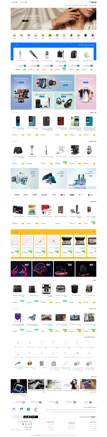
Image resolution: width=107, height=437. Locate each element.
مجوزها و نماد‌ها (51, 428)
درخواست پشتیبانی (71, 429)
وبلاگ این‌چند (51, 430)
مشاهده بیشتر (15, 112)
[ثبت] (12, 429)
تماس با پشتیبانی (93, 424)
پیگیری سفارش (93, 430)
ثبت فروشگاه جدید (71, 425)
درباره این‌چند (51, 424)
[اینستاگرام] (31, 424)
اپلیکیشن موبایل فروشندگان (17, 416)
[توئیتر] (28, 424)
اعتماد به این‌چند (93, 426)
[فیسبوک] (26, 424)
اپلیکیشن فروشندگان (71, 427)
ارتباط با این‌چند (51, 426)
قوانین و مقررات (93, 428)
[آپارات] (23, 424)
